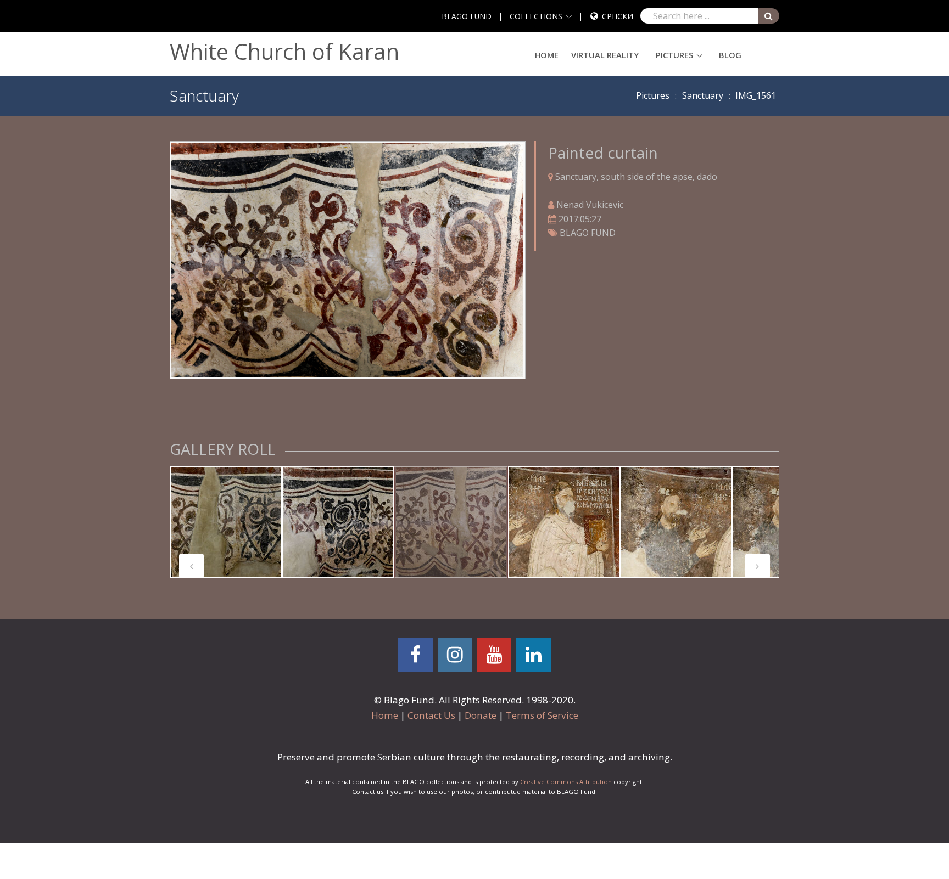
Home (547, 54)
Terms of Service (542, 715)
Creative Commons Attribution (566, 781)
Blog (730, 54)
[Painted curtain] (347, 259)
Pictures (674, 54)
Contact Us (431, 715)
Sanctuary (702, 95)
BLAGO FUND (467, 16)
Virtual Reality (605, 54)
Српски (617, 16)
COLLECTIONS (536, 16)
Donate (480, 715)
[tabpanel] (226, 522)
